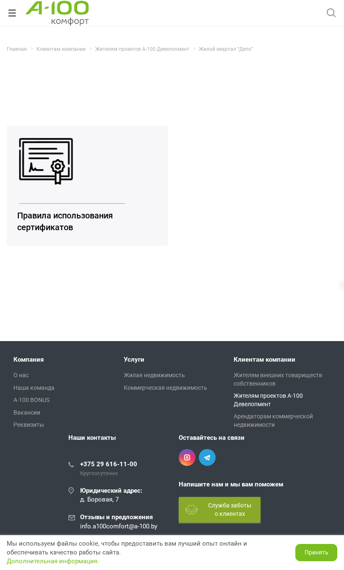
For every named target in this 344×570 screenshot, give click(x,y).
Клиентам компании (264, 359)
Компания (28, 359)
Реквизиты (28, 424)
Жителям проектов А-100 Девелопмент (268, 399)
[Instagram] (187, 457)
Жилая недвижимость (154, 375)
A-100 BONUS (31, 400)
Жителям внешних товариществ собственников (278, 379)
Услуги (134, 359)
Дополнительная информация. (53, 561)
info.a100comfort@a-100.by (118, 526)
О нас (21, 375)
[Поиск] (331, 13)
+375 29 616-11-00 (108, 464)
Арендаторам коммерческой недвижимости (273, 420)
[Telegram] (207, 457)
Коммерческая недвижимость (165, 387)
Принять (316, 552)
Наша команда (34, 387)
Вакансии (26, 412)
